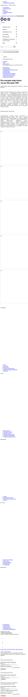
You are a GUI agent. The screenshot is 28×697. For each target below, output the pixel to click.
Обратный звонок (20, 16)
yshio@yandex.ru (19, 649)
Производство (6, 37)
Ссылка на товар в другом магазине (9, 690)
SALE (4, 13)
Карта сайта (6, 367)
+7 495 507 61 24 (4, 16)
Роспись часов (6, 626)
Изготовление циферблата (9, 629)
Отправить (3, 669)
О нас (4, 364)
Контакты (5, 11)
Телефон (3, 665)
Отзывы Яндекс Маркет (8, 2)
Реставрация (6, 624)
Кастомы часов (6, 68)
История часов (6, 72)
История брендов (7, 562)
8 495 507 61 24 (4, 649)
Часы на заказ (6, 430)
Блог (4, 9)
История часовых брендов (9, 73)
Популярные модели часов (9, 498)
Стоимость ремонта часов (9, 436)
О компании (6, 7)
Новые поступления (8, 77)
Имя (2, 663)
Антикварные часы (7, 32)
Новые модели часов (8, 497)
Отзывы (5, 1)
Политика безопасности (8, 368)
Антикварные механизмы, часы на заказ (9, 39)
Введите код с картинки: (6, 666)
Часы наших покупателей (9, 74)
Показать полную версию (6, 632)
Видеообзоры (6, 71)
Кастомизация (6, 625)
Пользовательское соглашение (10, 369)
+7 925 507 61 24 (12, 16)
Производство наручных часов (10, 69)
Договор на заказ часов (8, 434)
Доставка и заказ (7, 8)
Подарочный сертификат (9, 435)
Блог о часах (6, 67)
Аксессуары (5, 34)
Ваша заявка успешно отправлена (8, 662)
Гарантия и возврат (7, 12)
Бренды (5, 29)
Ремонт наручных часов (8, 75)
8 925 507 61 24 (11, 649)
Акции (4, 500)
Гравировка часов (7, 628)
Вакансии (5, 370)
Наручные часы (6, 27)
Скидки (5, 496)
